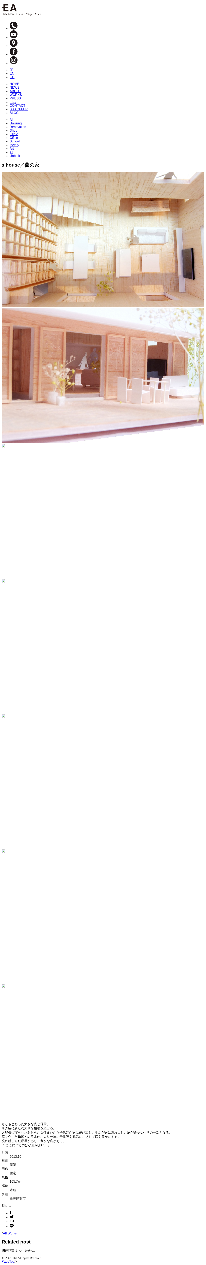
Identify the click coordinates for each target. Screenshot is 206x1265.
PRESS (15, 98)
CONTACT (17, 105)
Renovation (18, 127)
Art (12, 148)
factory (14, 145)
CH (12, 77)
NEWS (15, 87)
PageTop (8, 1261)
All (11, 119)
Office (14, 137)
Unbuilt (15, 156)
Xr (11, 152)
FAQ (13, 102)
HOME (14, 84)
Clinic (14, 134)
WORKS (16, 94)
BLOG (14, 113)
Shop (13, 130)
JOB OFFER (19, 109)
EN (12, 73)
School (15, 141)
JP (11, 70)
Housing (16, 123)
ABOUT (15, 91)
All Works (10, 1233)
